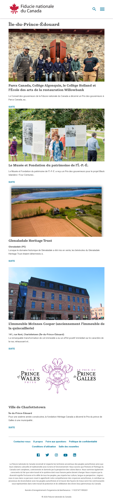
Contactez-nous (22, 441)
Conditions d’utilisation (44, 446)
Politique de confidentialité (83, 441)
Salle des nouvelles (69, 446)
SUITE (12, 107)
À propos (38, 441)
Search (94, 9)
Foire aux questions (56, 441)
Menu (102, 10)
